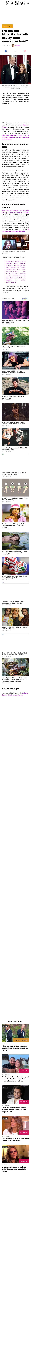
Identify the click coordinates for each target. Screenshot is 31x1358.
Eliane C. (17, 45)
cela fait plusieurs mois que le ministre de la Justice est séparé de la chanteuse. (15, 137)
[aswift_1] (15, 19)
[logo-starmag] (15, 3)
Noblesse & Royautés (21, 1040)
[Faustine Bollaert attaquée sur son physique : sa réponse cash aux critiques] (15, 1125)
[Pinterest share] (25, 50)
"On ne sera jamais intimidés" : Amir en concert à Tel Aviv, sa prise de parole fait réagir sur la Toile (14, 1110)
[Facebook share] (6, 50)
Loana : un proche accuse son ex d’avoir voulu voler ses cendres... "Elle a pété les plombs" (14, 1169)
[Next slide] (28, 72)
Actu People (24, 1071)
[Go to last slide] (3, 72)
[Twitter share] (15, 50)
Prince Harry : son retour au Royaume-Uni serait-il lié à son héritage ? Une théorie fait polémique (15, 1048)
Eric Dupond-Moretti (15, 695)
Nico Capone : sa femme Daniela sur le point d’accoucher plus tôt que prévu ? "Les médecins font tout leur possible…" (15, 1079)
